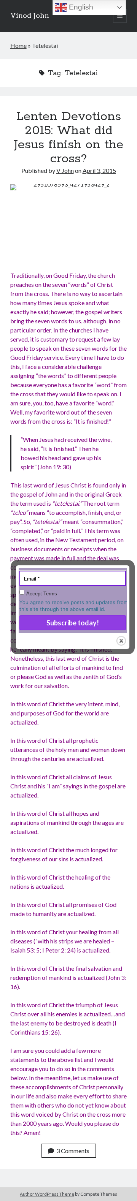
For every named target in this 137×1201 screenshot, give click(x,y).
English (80, 7)
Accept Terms (41, 593)
